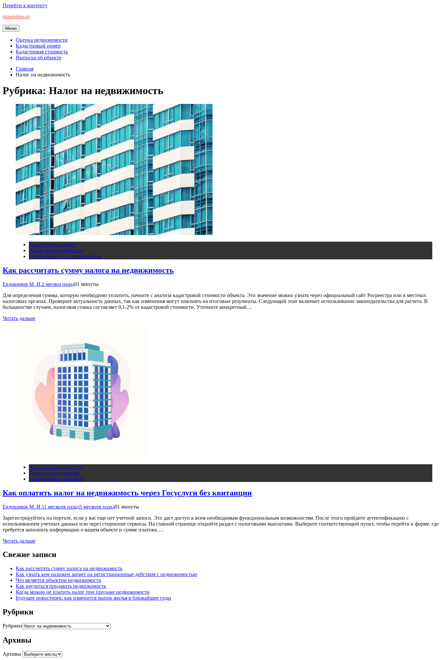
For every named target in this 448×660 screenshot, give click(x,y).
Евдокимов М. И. (22, 284)
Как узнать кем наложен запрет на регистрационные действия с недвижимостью (106, 574)
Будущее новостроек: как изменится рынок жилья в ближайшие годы (93, 598)
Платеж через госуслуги (56, 479)
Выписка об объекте (38, 57)
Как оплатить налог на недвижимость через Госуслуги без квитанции (127, 493)
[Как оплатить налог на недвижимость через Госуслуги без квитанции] (81, 456)
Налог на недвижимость (56, 250)
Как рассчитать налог (53, 244)
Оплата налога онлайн (54, 473)
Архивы (12, 654)
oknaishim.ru (16, 16)
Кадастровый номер (38, 46)
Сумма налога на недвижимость (65, 256)
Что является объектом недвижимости (58, 580)
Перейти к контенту (25, 5)
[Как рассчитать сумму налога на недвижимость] (114, 233)
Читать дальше (19, 318)
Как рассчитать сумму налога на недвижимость (88, 270)
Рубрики (12, 626)
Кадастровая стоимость (42, 51)
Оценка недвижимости (42, 40)
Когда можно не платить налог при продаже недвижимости (83, 592)
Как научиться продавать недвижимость (61, 586)
